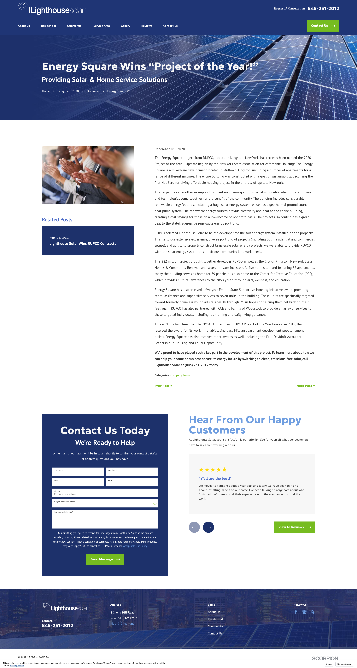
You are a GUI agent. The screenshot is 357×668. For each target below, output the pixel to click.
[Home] (52, 8)
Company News (180, 375)
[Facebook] (296, 612)
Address (57, 491)
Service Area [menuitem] (101, 26)
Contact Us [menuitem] (170, 26)
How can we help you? (63, 512)
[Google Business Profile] (304, 612)
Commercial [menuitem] (74, 26)
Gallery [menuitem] (125, 26)
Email (110, 480)
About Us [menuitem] (24, 26)
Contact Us (215, 633)
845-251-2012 (323, 8)
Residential (215, 619)
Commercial (216, 626)
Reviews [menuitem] (146, 26)
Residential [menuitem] (48, 26)
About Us (214, 612)
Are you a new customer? (64, 501)
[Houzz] (313, 612)
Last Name (112, 470)
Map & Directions (122, 623)
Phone (56, 480)
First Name (58, 470)
